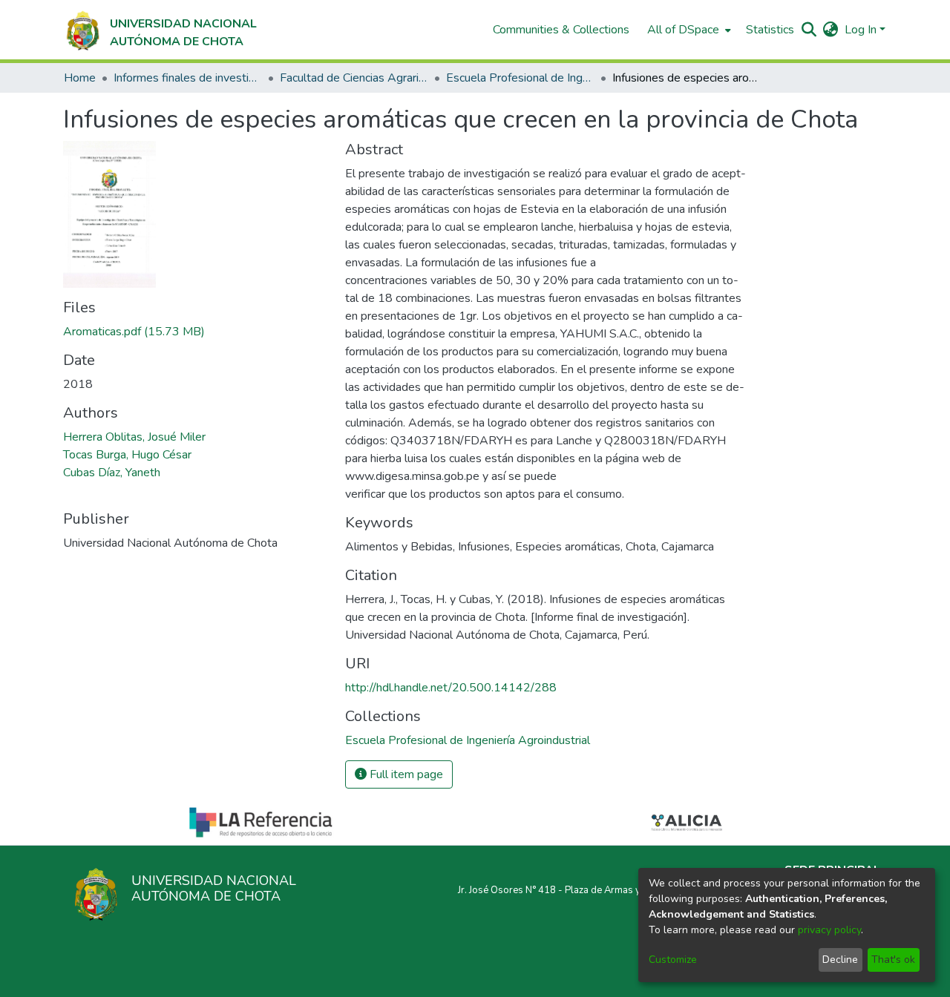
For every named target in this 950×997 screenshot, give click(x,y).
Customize (673, 959)
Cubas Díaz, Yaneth (111, 472)
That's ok (893, 959)
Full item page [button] (405, 774)
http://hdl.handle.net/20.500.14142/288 (451, 688)
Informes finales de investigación (188, 78)
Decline (840, 959)
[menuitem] (687, 29)
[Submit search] (809, 30)
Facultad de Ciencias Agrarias (354, 78)
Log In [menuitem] (861, 30)
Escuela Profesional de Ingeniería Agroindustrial (520, 78)
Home (80, 78)
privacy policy (829, 930)
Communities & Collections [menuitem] (561, 30)
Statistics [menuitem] (770, 30)
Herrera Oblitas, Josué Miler (134, 437)
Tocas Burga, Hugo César (127, 455)
